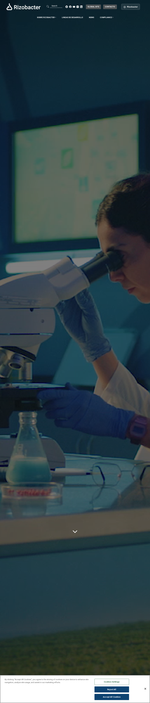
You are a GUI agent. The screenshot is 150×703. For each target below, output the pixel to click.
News (91, 17)
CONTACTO (110, 7)
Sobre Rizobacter (46, 17)
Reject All (111, 689)
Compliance (106, 17)
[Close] (145, 689)
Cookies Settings (112, 682)
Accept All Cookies (112, 697)
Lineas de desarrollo (72, 17)
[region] (75, 689)
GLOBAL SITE (93, 7)
